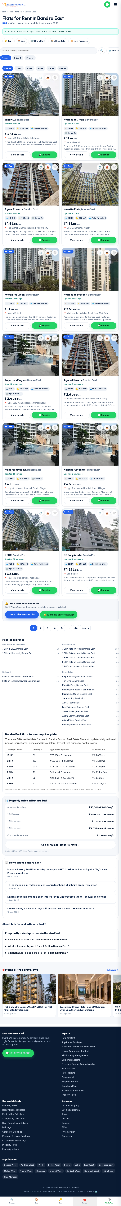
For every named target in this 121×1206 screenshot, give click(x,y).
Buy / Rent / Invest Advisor (15, 1123)
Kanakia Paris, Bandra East (90, 685)
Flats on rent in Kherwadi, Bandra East (30, 681)
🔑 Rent (8, 41)
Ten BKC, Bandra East (90, 681)
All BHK (7, 68)
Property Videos (10, 1149)
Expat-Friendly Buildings (14, 1140)
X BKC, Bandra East (90, 702)
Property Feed (69, 1094)
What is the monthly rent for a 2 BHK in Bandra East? (38, 946)
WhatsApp (109, 1201)
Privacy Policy (68, 1131)
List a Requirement (71, 1110)
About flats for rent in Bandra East (23, 923)
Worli (41, 1165)
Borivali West (73, 1171)
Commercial (68, 1077)
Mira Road (108, 1171)
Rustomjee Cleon (81, 119)
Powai (67, 1165)
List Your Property (71, 1105)
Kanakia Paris (79, 209)
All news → (113, 970)
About (65, 1114)
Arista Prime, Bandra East (90, 720)
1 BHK (19, 68)
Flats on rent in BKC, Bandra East (30, 676)
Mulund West (56, 1171)
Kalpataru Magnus (23, 380)
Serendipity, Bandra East (90, 698)
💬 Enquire (44, 154)
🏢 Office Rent (37, 41)
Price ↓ (30, 58)
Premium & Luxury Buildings (16, 1136)
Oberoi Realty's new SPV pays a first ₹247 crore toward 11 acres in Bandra (50, 910)
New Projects (68, 1073)
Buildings (6, 1127)
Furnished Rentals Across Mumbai (78, 1064)
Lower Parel (54, 1165)
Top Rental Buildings (72, 1042)
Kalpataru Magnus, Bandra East (90, 676)
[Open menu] (115, 4)
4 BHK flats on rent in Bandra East (90, 657)
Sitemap (75, 1187)
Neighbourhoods (70, 1081)
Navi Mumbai (10, 1177)
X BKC (16, 555)
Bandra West (10, 1165)
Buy (36, 1201)
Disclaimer (67, 1136)
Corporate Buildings (12, 1131)
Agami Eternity (21, 209)
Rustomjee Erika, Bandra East (90, 724)
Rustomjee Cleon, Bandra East (90, 694)
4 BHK (51, 68)
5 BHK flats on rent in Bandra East (90, 662)
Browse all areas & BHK (73, 1090)
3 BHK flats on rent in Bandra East (90, 648)
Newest (5, 58)
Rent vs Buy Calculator (13, 1114)
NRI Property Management (75, 1055)
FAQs (64, 1127)
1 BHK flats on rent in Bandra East (90, 666)
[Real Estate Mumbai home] (14, 4)
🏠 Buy (21, 41)
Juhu (77, 1165)
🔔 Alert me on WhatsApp (59, 614)
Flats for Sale (68, 1068)
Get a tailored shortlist (22, 614)
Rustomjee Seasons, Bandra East (90, 689)
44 (76, 628)
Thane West (26, 1171)
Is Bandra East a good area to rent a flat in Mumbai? (38, 952)
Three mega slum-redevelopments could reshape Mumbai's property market (52, 887)
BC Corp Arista (80, 555)
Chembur (40, 1171)
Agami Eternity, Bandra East (90, 716)
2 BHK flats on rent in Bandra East (90, 653)
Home (5, 12)
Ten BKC (17, 119)
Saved (84, 1201)
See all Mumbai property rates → (60, 844)
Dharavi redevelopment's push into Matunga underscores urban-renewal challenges (56, 898)
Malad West (9, 1171)
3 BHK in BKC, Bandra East (30, 648)
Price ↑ (17, 58)
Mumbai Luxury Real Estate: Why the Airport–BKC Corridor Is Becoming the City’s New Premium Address (57, 873)
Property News (9, 1145)
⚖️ (40, 77)
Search (12, 1201)
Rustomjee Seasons (83, 294)
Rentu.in (58, 1187)
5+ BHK (62, 68)
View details (17, 154)
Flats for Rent (16, 12)
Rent (60, 1201)
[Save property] (55, 78)
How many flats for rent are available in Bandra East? (39, 939)
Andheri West (27, 1165)
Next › (85, 628)
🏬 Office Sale (58, 41)
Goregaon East (106, 1165)
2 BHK (30, 68)
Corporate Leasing (71, 1060)
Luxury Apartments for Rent (75, 1051)
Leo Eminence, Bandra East (90, 707)
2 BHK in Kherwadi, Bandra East (30, 653)
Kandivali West (91, 1171)
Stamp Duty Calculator (13, 1118)
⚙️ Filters (114, 50)
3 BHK (41, 68)
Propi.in (66, 1187)
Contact (66, 1123)
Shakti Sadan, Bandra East (90, 711)
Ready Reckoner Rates (13, 1110)
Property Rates (9, 1105)
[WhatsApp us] (107, 4)
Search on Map (69, 1086)
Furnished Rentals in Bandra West (78, 1046)
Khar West (89, 1165)
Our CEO (66, 1118)
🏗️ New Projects (79, 41)
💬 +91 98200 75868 (18, 1053)
